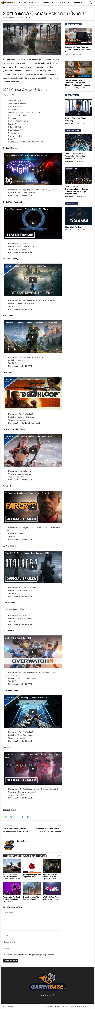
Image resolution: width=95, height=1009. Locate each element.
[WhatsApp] (5, 816)
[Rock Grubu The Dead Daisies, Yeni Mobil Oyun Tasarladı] (12, 888)
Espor (37, 3)
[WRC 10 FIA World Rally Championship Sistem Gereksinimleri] (12, 866)
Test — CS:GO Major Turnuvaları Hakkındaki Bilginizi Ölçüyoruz (75, 156)
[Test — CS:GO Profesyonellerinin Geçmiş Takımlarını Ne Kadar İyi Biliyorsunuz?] (78, 175)
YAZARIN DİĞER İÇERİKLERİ (34, 856)
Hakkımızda (48, 1006)
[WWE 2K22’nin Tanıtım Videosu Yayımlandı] (52, 888)
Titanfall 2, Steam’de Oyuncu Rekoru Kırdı (31, 898)
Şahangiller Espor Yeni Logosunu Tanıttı (32, 875)
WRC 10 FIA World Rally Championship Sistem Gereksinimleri (11, 876)
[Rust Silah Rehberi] (78, 216)
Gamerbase (11, 17)
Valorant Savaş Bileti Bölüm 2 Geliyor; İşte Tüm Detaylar (48, 830)
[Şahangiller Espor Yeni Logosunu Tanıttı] (32, 866)
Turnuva (77, 3)
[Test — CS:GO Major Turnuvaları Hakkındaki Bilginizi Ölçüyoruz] (78, 142)
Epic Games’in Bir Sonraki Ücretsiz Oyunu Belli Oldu (50, 876)
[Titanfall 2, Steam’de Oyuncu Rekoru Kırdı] (32, 888)
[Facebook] (22, 816)
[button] (90, 2)
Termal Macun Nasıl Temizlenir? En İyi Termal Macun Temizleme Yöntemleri (78, 82)
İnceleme (62, 3)
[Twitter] (16, 816)
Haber (45, 894)
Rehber (54, 3)
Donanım (45, 3)
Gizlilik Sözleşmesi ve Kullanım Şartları (75, 1006)
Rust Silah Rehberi (73, 227)
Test (69, 3)
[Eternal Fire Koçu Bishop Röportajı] (78, 107)
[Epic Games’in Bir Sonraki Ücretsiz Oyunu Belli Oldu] (52, 866)
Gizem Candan (70, 230)
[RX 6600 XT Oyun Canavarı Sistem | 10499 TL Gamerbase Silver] (78, 36)
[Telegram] (11, 816)
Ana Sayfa (22, 3)
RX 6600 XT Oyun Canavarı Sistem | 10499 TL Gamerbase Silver (78, 49)
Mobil (5, 894)
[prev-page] (57, 856)
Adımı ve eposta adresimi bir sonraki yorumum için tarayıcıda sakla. (30, 955)
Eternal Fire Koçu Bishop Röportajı (76, 119)
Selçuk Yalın (69, 161)
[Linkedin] (28, 816)
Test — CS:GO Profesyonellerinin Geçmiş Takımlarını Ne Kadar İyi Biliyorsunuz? (76, 190)
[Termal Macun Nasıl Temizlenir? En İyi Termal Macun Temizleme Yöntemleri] (78, 69)
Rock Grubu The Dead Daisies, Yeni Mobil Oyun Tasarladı (11, 899)
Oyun (31, 3)
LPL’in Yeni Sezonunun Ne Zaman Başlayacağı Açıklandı (15, 830)
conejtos (68, 55)
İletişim (57, 1006)
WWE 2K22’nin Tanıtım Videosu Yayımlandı (51, 898)
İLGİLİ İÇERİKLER (12, 856)
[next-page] (60, 856)
